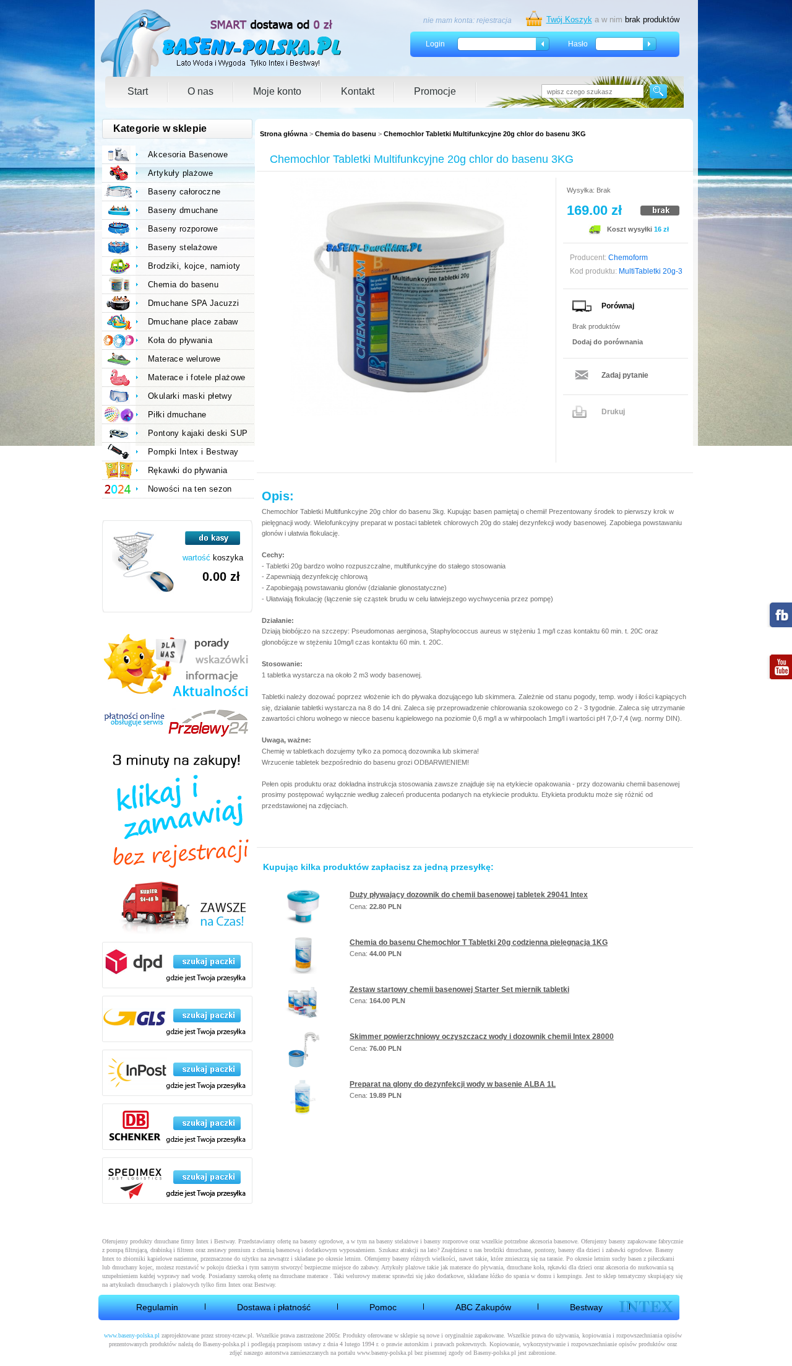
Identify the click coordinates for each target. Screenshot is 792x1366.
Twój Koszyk (569, 19)
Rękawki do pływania (187, 470)
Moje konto (277, 91)
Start (137, 91)
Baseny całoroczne (184, 191)
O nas (200, 91)
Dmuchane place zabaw (193, 321)
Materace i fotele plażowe (197, 377)
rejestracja (494, 20)
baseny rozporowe (446, 1241)
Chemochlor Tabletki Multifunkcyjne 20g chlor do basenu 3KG (485, 133)
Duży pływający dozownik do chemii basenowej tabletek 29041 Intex (469, 894)
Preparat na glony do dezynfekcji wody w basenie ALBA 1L (453, 1084)
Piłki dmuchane (177, 414)
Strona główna (284, 133)
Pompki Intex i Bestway (193, 451)
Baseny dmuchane (183, 210)
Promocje (435, 91)
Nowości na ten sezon (190, 489)
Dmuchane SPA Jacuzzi (193, 303)
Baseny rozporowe (183, 228)
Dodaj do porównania (607, 342)
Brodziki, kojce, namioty (194, 266)
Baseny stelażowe (182, 247)
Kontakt (357, 91)
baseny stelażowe (397, 1241)
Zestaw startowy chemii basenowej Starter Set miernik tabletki (459, 989)
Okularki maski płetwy (190, 396)
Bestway (586, 1307)
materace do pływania (476, 1267)
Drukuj (613, 411)
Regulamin (157, 1307)
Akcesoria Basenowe (188, 154)
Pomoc (383, 1307)
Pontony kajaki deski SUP (198, 433)
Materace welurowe (184, 358)
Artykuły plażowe (180, 173)
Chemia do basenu (345, 133)
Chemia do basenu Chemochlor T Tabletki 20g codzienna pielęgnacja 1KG (479, 942)
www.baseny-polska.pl (132, 1335)
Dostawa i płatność (274, 1307)
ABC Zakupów (483, 1307)
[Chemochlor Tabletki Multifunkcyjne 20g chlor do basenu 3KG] (408, 297)
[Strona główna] (222, 43)
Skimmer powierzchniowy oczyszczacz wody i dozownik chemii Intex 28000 (482, 1036)
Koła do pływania (180, 340)
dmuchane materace (304, 1275)
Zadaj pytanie (624, 375)
